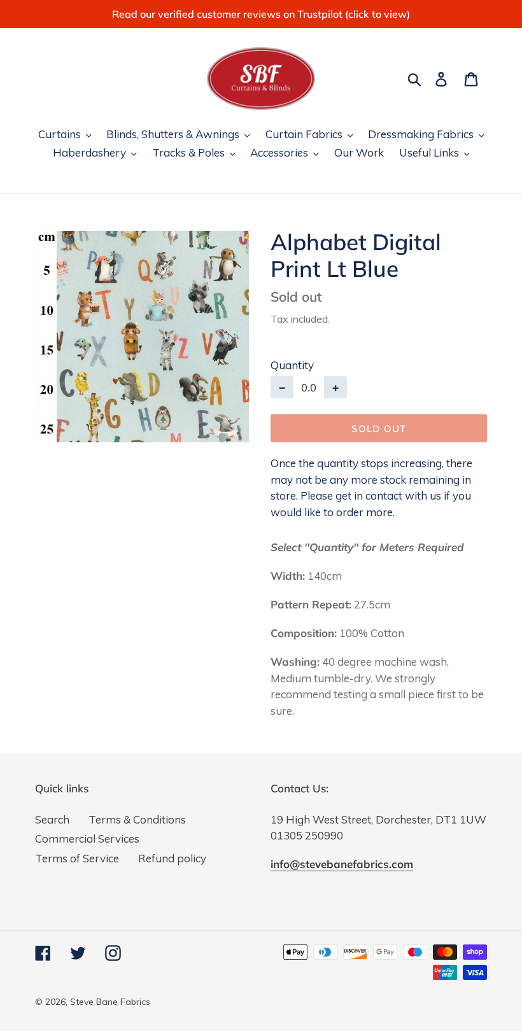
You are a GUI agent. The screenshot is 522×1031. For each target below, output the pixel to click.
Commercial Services (87, 838)
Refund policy (172, 858)
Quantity (292, 365)
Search (52, 819)
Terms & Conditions (137, 819)
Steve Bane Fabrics (110, 1001)
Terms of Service (77, 858)
